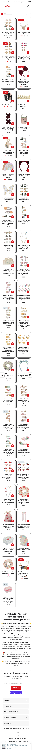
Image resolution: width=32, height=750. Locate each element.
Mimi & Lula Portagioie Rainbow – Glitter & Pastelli (8, 176)
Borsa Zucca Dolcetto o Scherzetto (24, 127)
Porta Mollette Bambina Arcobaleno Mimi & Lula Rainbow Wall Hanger (23, 526)
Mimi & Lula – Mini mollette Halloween (24, 198)
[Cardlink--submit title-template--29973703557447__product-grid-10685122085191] (23, 312)
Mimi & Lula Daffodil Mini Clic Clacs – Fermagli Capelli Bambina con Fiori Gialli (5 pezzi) (8, 350)
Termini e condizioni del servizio (17, 738)
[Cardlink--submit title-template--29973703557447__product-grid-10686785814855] (23, 441)
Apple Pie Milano (26, 661)
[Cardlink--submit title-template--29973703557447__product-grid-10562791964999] (8, 119)
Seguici (7, 700)
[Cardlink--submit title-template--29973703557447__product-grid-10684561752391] (8, 287)
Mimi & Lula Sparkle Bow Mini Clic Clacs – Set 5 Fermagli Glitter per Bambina (8, 298)
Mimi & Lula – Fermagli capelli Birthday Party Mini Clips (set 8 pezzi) (24, 57)
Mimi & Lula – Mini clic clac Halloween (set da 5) (8, 81)
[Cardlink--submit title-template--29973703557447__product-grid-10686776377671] (8, 441)
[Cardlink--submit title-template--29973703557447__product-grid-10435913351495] (8, 212)
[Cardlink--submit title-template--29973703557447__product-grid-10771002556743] (8, 563)
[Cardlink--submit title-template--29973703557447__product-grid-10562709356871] (8, 190)
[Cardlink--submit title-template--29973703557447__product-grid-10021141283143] (23, 96)
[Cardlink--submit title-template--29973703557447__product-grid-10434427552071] (8, 71)
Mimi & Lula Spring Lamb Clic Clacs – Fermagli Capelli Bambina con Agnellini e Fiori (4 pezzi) (24, 323)
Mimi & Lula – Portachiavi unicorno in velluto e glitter (8, 152)
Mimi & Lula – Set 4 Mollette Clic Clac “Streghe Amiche (24, 152)
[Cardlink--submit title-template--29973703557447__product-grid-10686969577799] (8, 540)
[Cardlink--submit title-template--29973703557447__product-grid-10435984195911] (8, 24)
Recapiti (25, 741)
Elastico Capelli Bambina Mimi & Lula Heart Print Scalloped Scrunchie (23, 502)
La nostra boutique (11, 712)
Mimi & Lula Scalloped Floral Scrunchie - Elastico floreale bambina (8, 376)
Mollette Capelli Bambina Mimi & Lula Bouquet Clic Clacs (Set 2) (23, 451)
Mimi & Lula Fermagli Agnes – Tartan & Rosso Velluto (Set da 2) (8, 128)
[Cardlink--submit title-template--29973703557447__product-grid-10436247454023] (23, 71)
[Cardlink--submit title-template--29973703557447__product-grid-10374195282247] (8, 142)
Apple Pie (15, 728)
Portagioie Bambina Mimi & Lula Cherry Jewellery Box (8, 550)
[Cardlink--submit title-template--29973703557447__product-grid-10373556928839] (23, 48)
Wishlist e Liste (10, 717)
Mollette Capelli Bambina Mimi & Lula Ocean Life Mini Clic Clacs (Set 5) (8, 426)
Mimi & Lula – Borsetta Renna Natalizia (24, 33)
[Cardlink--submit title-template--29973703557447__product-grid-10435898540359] (23, 142)
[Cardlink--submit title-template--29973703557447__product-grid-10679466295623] (23, 261)
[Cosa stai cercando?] (28, 6)
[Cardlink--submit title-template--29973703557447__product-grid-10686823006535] (8, 491)
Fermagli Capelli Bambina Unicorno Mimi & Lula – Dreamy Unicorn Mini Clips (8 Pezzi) (23, 272)
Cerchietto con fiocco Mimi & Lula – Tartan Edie (24, 176)
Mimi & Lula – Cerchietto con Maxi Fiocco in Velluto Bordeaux (23, 82)
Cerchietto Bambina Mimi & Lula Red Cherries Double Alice (8, 501)
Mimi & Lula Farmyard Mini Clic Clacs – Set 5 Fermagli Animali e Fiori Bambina (8, 323)
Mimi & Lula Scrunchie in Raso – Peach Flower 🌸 (8, 573)
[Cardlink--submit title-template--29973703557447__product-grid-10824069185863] (8, 589)
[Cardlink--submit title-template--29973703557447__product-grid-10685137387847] (8, 339)
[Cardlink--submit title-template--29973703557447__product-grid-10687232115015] (23, 540)
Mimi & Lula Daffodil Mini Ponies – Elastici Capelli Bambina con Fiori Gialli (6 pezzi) (23, 349)
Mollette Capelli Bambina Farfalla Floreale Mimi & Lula (8, 400)
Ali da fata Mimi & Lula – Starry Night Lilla (8, 198)
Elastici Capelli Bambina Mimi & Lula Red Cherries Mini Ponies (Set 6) (23, 476)
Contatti (7, 723)
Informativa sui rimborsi (16, 733)
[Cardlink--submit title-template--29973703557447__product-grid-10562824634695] (23, 237)
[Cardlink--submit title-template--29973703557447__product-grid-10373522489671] (8, 48)
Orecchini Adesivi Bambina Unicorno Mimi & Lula (23, 550)
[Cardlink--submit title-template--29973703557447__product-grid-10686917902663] (8, 516)
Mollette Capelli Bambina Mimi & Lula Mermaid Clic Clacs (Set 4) (23, 401)
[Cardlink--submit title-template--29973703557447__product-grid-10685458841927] (8, 365)
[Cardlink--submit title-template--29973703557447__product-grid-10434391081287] (8, 237)
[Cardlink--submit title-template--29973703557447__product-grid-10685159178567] (23, 339)
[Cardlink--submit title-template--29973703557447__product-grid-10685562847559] (23, 365)
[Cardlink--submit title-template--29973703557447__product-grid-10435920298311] (23, 190)
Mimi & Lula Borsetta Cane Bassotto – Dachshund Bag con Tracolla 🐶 (23, 574)
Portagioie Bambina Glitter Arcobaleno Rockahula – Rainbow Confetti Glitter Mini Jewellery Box (8, 600)
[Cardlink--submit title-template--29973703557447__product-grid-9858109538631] (23, 24)
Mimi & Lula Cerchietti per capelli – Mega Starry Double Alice (24, 247)
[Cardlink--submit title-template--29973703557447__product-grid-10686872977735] (23, 491)
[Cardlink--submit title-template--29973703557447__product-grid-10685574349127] (8, 391)
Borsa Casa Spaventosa (8, 105)
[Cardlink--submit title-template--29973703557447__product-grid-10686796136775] (8, 466)
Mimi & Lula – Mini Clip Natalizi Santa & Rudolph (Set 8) (8, 34)
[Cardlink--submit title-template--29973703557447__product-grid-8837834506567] (8, 96)
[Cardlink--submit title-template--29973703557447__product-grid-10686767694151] (23, 416)
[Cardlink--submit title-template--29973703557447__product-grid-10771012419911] (23, 563)
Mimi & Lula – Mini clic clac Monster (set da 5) (24, 221)
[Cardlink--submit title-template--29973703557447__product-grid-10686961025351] (23, 516)
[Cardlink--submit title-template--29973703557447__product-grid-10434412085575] (23, 212)
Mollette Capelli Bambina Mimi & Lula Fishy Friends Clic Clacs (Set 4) (23, 426)
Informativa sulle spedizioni (13, 741)
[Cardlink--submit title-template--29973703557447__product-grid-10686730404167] (23, 391)
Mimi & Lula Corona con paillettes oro (23, 105)
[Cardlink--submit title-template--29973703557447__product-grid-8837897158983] (23, 119)
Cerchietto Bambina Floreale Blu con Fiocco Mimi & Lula (23, 375)
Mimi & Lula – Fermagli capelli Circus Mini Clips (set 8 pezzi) (8, 57)
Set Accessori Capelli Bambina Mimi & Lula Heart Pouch (8, 526)
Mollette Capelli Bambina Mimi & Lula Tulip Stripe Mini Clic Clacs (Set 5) (8, 451)
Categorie (8, 706)
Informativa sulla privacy (17, 736)
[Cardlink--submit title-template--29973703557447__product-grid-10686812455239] (23, 466)
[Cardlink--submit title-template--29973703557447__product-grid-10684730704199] (8, 312)
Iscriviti (15, 687)
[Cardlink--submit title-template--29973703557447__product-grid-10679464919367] (8, 261)
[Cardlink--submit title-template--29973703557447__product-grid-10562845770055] (23, 166)
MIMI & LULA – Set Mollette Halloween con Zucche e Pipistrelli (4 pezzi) (8, 222)
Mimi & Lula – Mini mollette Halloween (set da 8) (8, 247)
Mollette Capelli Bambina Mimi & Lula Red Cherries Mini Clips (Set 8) (8, 476)
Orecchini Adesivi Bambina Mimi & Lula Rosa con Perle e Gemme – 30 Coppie (8, 271)
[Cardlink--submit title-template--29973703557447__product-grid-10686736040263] (8, 416)
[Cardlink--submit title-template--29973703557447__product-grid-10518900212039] (8, 166)
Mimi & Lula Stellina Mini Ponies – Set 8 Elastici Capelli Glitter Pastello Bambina (23, 298)
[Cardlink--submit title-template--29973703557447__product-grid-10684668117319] (23, 287)
